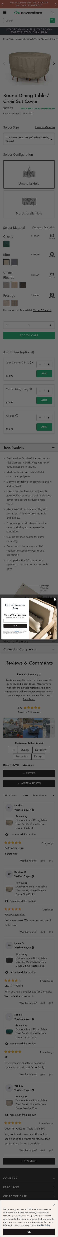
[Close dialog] (55, 599)
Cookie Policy (43, 1225)
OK (29, 1232)
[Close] (54, 1204)
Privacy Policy (17, 631)
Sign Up (15, 625)
